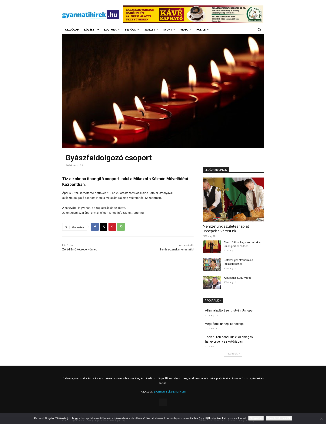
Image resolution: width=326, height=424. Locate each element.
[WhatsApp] (121, 227)
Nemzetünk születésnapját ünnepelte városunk (226, 228)
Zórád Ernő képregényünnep (79, 249)
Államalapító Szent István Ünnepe (228, 310)
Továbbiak (232, 353)
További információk (279, 418)
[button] (259, 29)
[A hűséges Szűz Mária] (212, 282)
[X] (103, 227)
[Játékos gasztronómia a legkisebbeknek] (212, 264)
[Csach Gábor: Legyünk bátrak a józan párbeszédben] (212, 246)
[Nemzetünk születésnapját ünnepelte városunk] (233, 199)
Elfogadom (256, 418)
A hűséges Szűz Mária (237, 277)
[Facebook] (95, 227)
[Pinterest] (112, 227)
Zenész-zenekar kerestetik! (177, 249)
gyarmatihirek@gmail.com (170, 391)
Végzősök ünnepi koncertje (224, 324)
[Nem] (321, 418)
